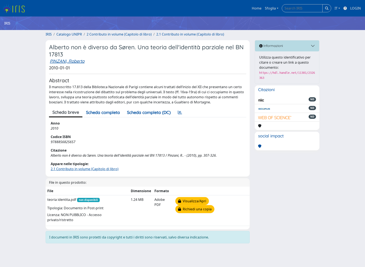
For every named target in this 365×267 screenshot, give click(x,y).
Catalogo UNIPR (69, 34)
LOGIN (355, 8)
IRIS (49, 34)
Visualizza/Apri (193, 201)
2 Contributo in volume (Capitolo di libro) (119, 34)
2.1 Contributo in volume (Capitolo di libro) (190, 34)
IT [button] (336, 8)
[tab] (180, 112)
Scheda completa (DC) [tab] (149, 112)
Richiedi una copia (196, 209)
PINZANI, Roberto (67, 61)
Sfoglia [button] (270, 8)
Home (256, 8)
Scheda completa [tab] (103, 112)
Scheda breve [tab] (65, 112)
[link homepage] (15, 8)
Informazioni (273, 46)
